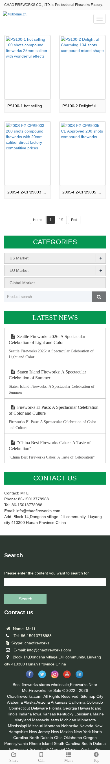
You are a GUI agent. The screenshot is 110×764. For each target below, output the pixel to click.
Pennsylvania (16, 743)
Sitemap (88, 696)
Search (25, 598)
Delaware (39, 708)
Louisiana (83, 714)
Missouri (35, 726)
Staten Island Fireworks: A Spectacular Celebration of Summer (47, 375)
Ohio (58, 737)
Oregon (90, 737)
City (99, 696)
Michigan (68, 720)
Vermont (57, 749)
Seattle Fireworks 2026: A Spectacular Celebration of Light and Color (47, 339)
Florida (55, 708)
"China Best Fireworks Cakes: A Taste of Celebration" (50, 445)
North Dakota (41, 737)
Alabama (15, 702)
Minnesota (86, 720)
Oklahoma (73, 737)
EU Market (19, 270)
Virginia (73, 749)
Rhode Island (41, 743)
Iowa (37, 714)
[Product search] (99, 296)
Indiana (25, 714)
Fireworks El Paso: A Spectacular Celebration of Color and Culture (53, 410)
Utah (45, 749)
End (74, 220)
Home (37, 220)
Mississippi (17, 726)
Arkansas (59, 702)
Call (41, 760)
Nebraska (69, 726)
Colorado (95, 702)
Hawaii (84, 708)
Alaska (30, 702)
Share (13, 760)
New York (82, 731)
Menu (68, 760)
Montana (52, 726)
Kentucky (65, 714)
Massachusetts (45, 720)
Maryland (22, 720)
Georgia (70, 708)
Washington (91, 749)
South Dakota (94, 743)
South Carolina (67, 743)
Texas (34, 749)
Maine (98, 714)
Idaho (96, 708)
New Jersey (39, 731)
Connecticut (19, 708)
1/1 (61, 220)
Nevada (86, 726)
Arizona (43, 702)
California (77, 702)
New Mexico (62, 731)
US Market (19, 258)
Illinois (11, 714)
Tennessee (18, 749)
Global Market (22, 282)
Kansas (49, 714)
